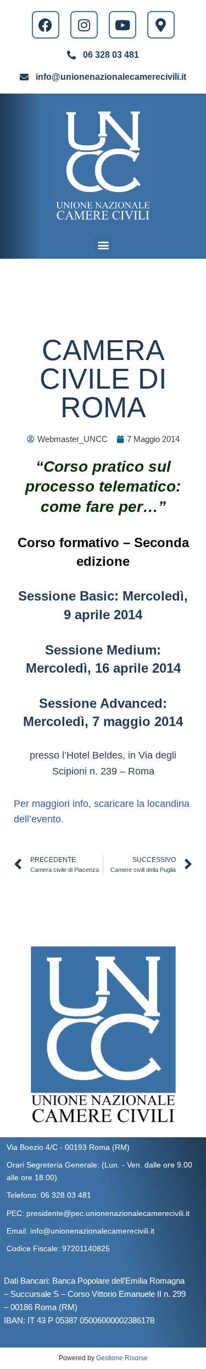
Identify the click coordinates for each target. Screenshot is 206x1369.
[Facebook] (45, 25)
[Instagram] (84, 25)
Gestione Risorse (122, 1358)
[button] (103, 245)
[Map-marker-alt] (161, 25)
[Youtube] (122, 25)
